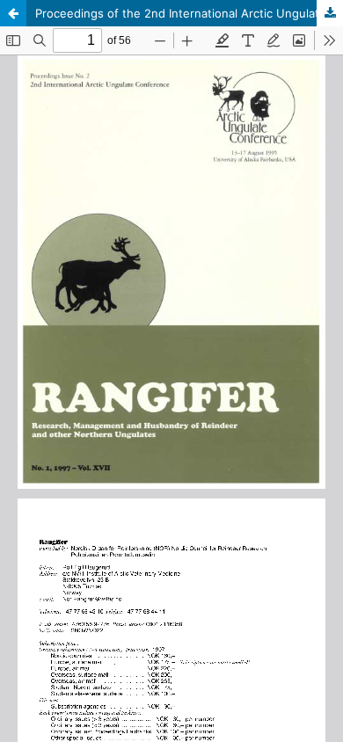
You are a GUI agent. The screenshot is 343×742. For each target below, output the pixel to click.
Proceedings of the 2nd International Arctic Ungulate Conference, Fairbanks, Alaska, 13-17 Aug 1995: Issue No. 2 (189, 13)
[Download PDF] (330, 13)
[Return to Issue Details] (13, 13)
